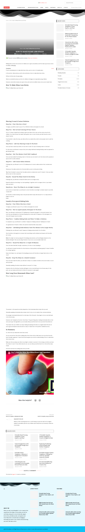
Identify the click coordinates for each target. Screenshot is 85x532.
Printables (52, 7)
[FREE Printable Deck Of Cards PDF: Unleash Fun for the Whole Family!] (60, 36)
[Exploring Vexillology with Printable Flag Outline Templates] (34, 447)
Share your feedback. (32, 58)
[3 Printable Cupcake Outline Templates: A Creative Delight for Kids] (34, 438)
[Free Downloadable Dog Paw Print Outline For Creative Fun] (34, 464)
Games (41, 7)
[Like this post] (15, 410)
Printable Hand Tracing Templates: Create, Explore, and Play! (21, 436)
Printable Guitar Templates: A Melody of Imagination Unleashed (21, 454)
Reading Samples (68, 73)
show (52, 68)
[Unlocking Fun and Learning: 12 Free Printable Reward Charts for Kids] (9, 464)
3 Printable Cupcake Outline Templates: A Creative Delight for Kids (46, 436)
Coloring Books (21, 7)
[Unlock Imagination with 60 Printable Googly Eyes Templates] (9, 447)
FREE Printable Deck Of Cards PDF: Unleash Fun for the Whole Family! (71, 35)
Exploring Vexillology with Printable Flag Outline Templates (45, 445)
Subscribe (6, 7)
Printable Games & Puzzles (68, 88)
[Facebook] (4, 2)
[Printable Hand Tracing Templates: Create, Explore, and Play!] (9, 438)
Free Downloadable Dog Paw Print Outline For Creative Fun (45, 463)
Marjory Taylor (19, 53)
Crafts (46, 7)
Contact (66, 7)
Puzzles (68, 76)
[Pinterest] (5, 2)
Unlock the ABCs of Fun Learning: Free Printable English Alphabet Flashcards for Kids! (46, 513)
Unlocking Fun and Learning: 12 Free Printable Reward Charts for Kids (22, 463)
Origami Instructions (33, 7)
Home (7, 20)
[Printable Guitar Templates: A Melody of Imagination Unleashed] (9, 455)
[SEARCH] (79, 2)
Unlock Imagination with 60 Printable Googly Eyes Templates (22, 445)
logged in (14, 474)
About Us (59, 7)
